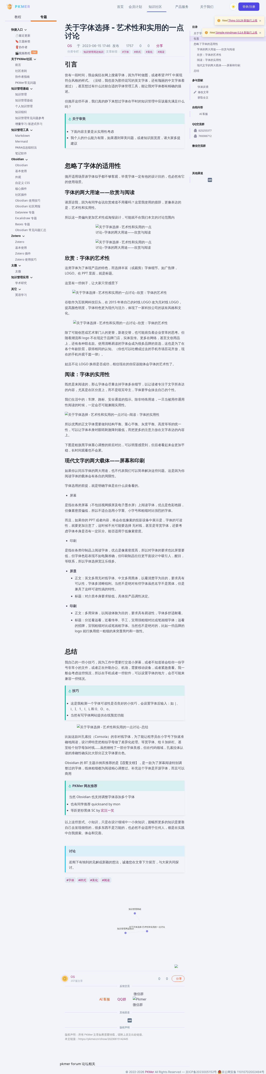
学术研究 (21, 283)
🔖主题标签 (22, 41)
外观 (18, 177)
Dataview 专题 (24, 212)
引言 (196, 39)
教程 (18, 17)
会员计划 (135, 7)
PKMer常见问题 (25, 83)
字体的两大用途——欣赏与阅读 (216, 49)
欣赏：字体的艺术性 (209, 55)
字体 (125, 51)
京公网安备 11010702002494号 (243, 1072)
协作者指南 (22, 77)
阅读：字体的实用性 (209, 60)
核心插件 (21, 189)
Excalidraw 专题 (26, 218)
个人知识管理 (24, 106)
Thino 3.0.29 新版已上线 (242, 20)
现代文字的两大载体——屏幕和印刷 (218, 65)
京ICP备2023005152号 (201, 1072)
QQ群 (121, 999)
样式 (137, 51)
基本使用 (21, 171)
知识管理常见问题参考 (29, 118)
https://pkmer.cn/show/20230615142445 (103, 1039)
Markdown (22, 136)
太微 (18, 271)
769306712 (205, 136)
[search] (223, 7)
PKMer (149, 1072)
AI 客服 (203, 114)
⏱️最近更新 (22, 35)
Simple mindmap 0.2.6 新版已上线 (236, 32)
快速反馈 (203, 87)
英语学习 (21, 295)
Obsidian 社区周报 (27, 206)
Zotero (19, 242)
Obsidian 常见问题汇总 (30, 230)
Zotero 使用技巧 (26, 259)
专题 (43, 17)
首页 (120, 7)
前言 (18, 65)
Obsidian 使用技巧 (27, 200)
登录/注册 (249, 6)
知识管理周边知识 (93, 51)
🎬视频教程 (25, 53)
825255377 (205, 130)
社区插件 (21, 195)
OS (69, 46)
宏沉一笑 (107, 810)
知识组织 (21, 112)
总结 (196, 71)
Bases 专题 (22, 224)
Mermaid (21, 141)
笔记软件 (21, 153)
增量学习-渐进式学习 (28, 124)
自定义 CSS (22, 183)
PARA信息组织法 (26, 147)
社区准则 (21, 71)
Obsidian (21, 165)
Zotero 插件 (23, 253)
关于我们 (206, 7)
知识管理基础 (24, 100)
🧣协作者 (21, 47)
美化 (149, 51)
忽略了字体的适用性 (206, 44)
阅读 (161, 51)
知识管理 (21, 94)
